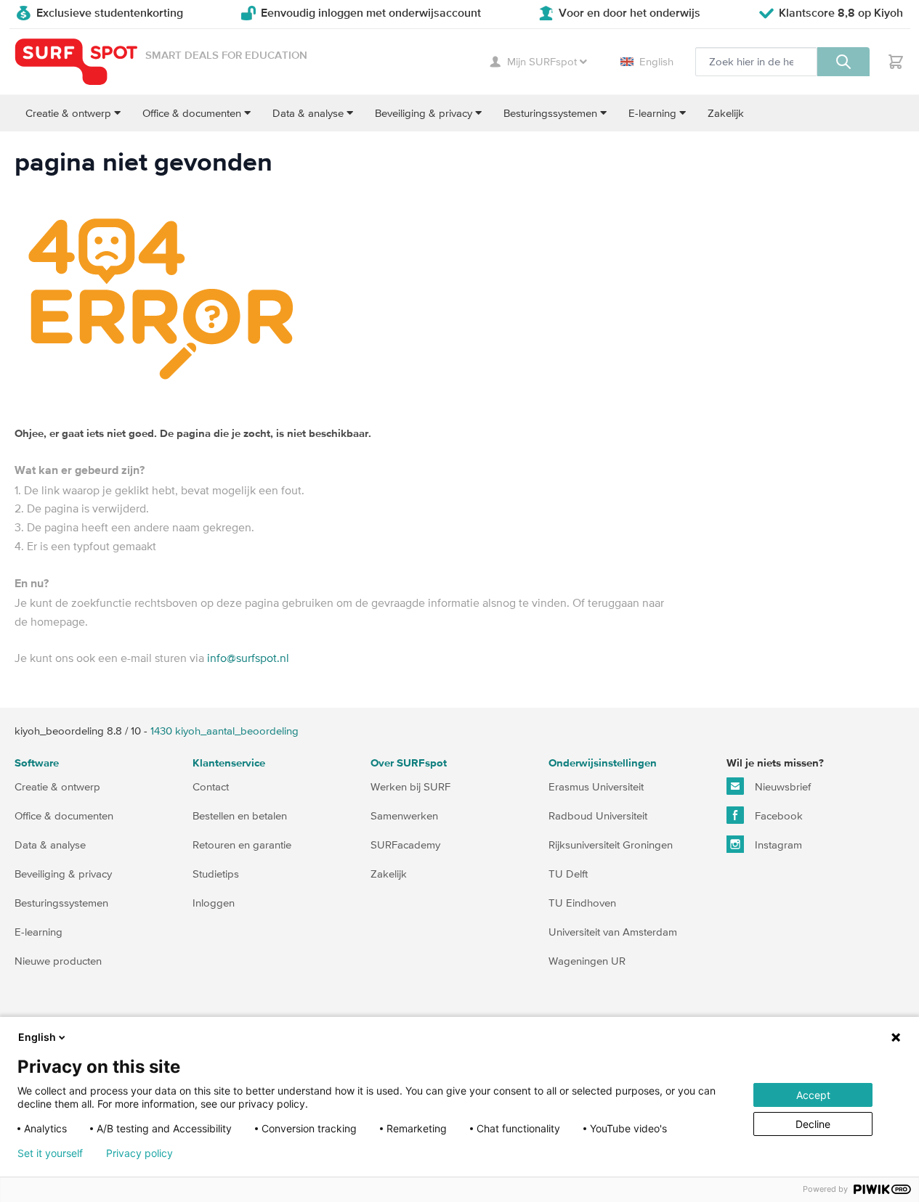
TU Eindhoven (582, 902)
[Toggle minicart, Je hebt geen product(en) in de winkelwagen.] (895, 61)
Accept (813, 1095)
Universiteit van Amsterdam (612, 931)
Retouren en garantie (242, 844)
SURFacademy (405, 844)
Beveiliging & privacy (63, 873)
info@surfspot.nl (248, 657)
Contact (211, 786)
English (656, 61)
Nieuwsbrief (781, 786)
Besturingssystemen (61, 902)
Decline (812, 1124)
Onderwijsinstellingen (602, 763)
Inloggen (214, 902)
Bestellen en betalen (240, 815)
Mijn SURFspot (542, 61)
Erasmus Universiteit (596, 786)
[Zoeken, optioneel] (843, 61)
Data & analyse (50, 844)
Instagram (777, 844)
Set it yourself (50, 1153)
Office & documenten (64, 815)
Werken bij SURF (410, 786)
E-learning (38, 931)
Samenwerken (404, 815)
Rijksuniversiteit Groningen (610, 844)
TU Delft (568, 873)
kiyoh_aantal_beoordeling (224, 730)
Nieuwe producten (58, 960)
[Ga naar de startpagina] (76, 62)
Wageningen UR (587, 960)
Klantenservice (229, 763)
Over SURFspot (409, 763)
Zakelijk (389, 873)
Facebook (777, 815)
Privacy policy (139, 1153)
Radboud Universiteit (597, 815)
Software (37, 763)
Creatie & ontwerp (57, 786)
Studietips (216, 873)
